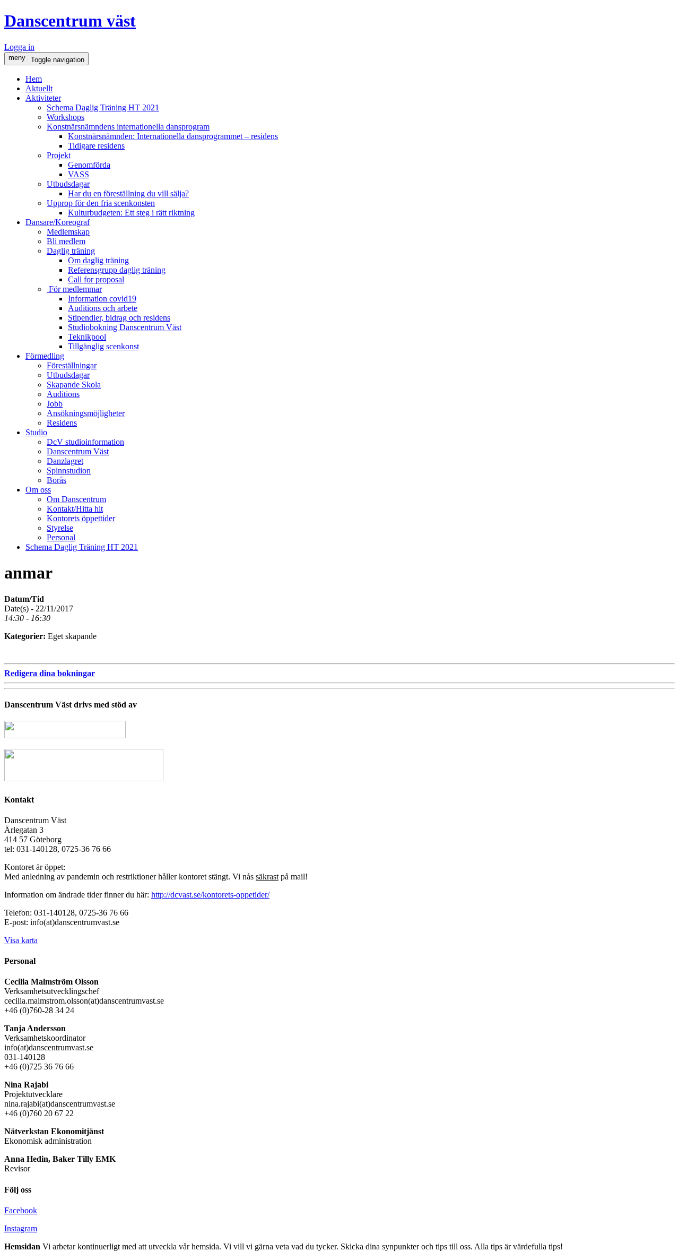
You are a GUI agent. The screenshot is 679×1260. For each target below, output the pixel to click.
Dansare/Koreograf (57, 222)
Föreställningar (72, 365)
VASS (78, 174)
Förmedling (44, 355)
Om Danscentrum (76, 499)
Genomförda (89, 164)
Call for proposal (96, 279)
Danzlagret (65, 460)
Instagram (20, 1228)
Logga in (19, 46)
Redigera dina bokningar (49, 673)
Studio (36, 432)
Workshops (65, 117)
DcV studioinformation (85, 441)
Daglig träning (71, 250)
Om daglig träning (98, 260)
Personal (61, 537)
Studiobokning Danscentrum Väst (124, 327)
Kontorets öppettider (81, 518)
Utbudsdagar (68, 183)
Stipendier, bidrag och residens (119, 317)
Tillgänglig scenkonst (103, 346)
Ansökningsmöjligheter (86, 413)
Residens (62, 422)
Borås (56, 480)
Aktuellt (39, 88)
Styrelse (60, 527)
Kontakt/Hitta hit (75, 508)
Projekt (59, 155)
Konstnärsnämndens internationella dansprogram (128, 126)
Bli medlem (66, 241)
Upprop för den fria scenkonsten (101, 203)
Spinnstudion (69, 470)
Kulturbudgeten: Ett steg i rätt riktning (131, 212)
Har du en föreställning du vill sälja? (128, 193)
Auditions (63, 394)
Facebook (20, 1210)
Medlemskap (68, 231)
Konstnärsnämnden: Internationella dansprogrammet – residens (173, 136)
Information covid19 (102, 298)
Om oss (38, 489)
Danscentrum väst (70, 20)
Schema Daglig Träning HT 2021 (103, 107)
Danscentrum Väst (78, 451)
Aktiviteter (43, 97)
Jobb (55, 403)
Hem (33, 78)
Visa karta (21, 940)
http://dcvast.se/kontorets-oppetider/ (210, 894)
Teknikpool (87, 336)
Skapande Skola (74, 384)
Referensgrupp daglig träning (117, 269)
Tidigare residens (96, 145)
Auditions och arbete (102, 308)
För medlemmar (74, 289)
